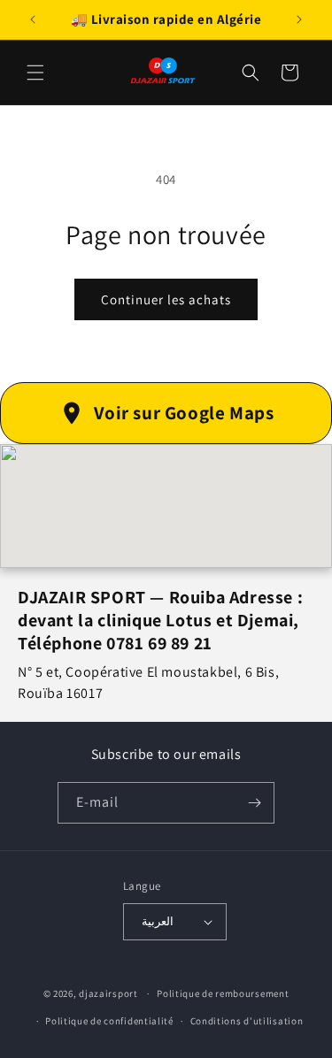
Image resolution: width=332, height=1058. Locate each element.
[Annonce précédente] (32, 19)
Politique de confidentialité (109, 1021)
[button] (35, 72)
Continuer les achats (166, 299)
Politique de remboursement (223, 993)
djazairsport (108, 993)
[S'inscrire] (254, 803)
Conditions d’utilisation (247, 1021)
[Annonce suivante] (299, 19)
